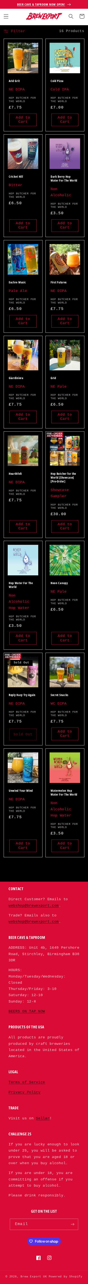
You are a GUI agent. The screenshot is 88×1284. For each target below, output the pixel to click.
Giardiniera (16, 378)
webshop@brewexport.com (34, 906)
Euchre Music (17, 282)
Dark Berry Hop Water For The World (64, 178)
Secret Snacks (59, 695)
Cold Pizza (57, 81)
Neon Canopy (59, 583)
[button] (6, 16)
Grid (53, 378)
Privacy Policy (25, 1092)
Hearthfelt (15, 473)
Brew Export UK (34, 1276)
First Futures (59, 282)
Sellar (43, 1118)
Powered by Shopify (66, 1276)
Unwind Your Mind (21, 791)
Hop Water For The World (21, 585)
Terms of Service (27, 1082)
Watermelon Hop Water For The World (64, 792)
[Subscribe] (72, 1224)
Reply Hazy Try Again (22, 695)
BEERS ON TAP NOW (27, 1011)
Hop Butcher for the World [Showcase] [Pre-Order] (63, 477)
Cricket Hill (16, 177)
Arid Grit (14, 81)
